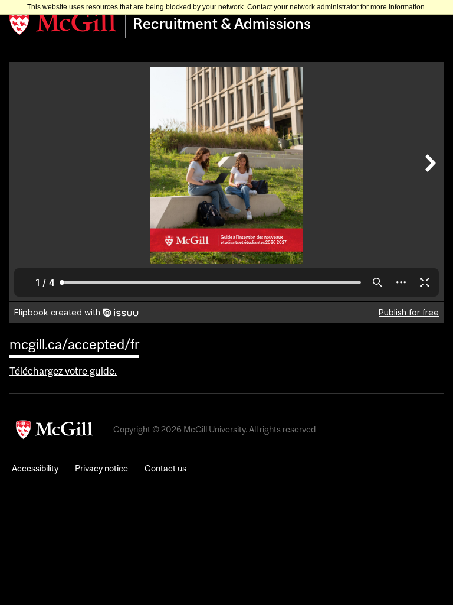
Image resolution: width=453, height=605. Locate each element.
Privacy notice (101, 468)
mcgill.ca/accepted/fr (74, 344)
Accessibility (35, 468)
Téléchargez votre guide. (63, 371)
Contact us (165, 468)
